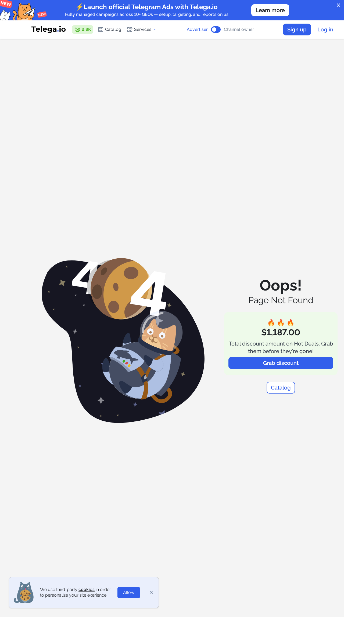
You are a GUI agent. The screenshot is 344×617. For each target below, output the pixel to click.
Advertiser (197, 29)
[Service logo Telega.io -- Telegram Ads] (48, 29)
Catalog (113, 29)
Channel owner (239, 29)
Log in (325, 29)
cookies (86, 589)
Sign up (297, 29)
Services (142, 29)
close (338, 5)
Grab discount (281, 363)
